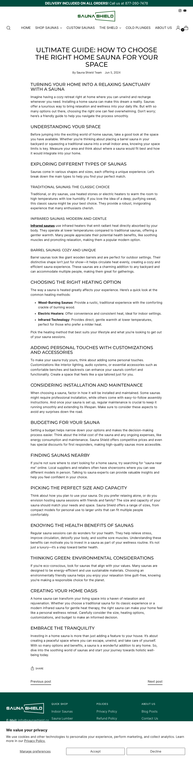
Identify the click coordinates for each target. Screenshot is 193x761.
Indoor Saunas (62, 711)
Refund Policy (106, 718)
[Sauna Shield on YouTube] (185, 10)
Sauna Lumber (62, 718)
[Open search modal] (8, 28)
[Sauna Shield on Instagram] (180, 10)
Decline (155, 751)
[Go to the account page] (176, 28)
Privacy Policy (106, 711)
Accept (95, 751)
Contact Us (150, 718)
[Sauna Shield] (96, 16)
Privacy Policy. (34, 741)
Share (39, 668)
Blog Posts (150, 711)
